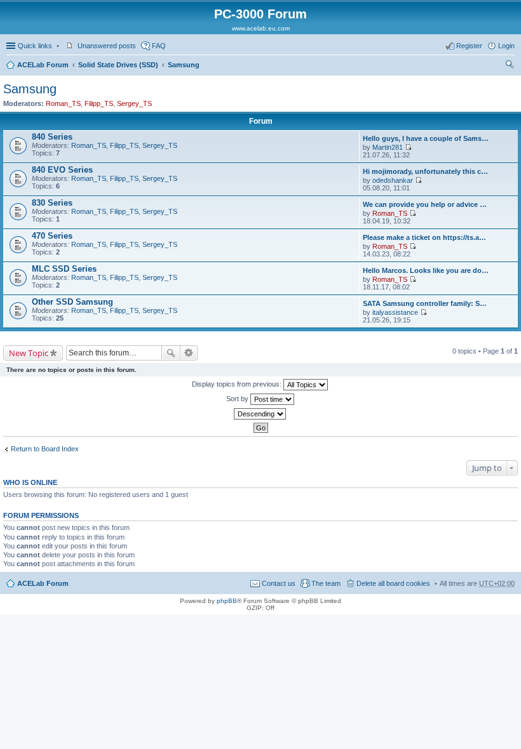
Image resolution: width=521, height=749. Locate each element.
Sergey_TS (134, 103)
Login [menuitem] (506, 46)
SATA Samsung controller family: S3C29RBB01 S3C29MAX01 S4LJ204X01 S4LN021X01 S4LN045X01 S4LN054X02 (426, 303)
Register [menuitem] (469, 46)
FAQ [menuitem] (159, 46)
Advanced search (189, 353)
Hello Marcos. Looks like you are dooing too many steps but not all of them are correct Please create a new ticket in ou (426, 270)
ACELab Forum (43, 65)
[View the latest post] (408, 147)
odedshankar (392, 180)
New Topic (28, 353)
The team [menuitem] (326, 583)
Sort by (238, 398)
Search (170, 353)
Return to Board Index (45, 449)
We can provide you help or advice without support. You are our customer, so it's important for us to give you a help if (426, 204)
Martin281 (387, 147)
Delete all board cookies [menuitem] (393, 583)
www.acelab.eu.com (261, 28)
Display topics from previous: (237, 384)
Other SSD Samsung (72, 302)
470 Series (52, 236)
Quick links (35, 46)
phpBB (227, 600)
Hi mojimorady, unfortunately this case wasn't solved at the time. (426, 171)
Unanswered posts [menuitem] (107, 46)
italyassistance (395, 312)
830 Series (52, 203)
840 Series (52, 137)
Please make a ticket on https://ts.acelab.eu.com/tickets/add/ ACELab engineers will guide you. (426, 237)
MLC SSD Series (64, 269)
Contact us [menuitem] (278, 583)
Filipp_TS (99, 103)
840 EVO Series (62, 170)
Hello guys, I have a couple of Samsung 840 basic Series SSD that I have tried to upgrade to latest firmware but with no (426, 138)
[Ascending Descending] (260, 414)
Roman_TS (63, 103)
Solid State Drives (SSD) (118, 65)
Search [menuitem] (509, 66)
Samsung (184, 65)
